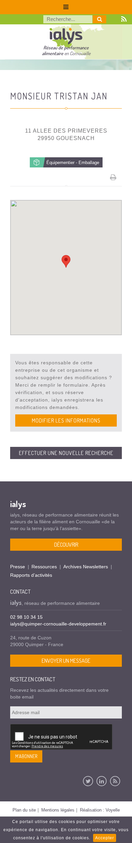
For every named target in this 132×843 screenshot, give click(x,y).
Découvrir (66, 544)
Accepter (104, 838)
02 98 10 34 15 (26, 617)
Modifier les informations (66, 420)
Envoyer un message (66, 660)
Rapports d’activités (31, 575)
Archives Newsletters (85, 566)
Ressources (44, 566)
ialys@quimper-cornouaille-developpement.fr (58, 623)
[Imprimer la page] (113, 177)
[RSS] (115, 781)
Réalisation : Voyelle (100, 810)
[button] (66, 261)
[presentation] (61, 737)
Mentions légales (57, 810)
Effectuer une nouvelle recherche (66, 453)
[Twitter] (88, 781)
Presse (17, 566)
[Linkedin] (101, 781)
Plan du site (24, 810)
